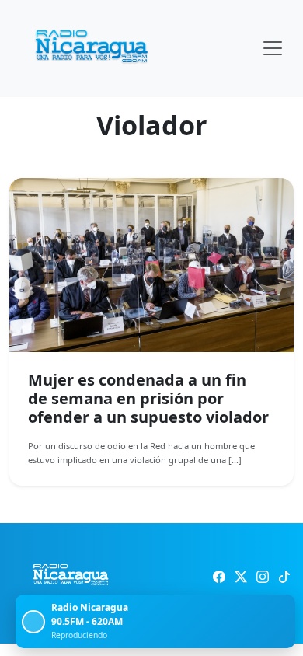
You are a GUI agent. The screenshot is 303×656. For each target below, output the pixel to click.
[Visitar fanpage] (219, 576)
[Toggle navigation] (273, 48)
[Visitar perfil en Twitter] (241, 576)
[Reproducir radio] (33, 621)
